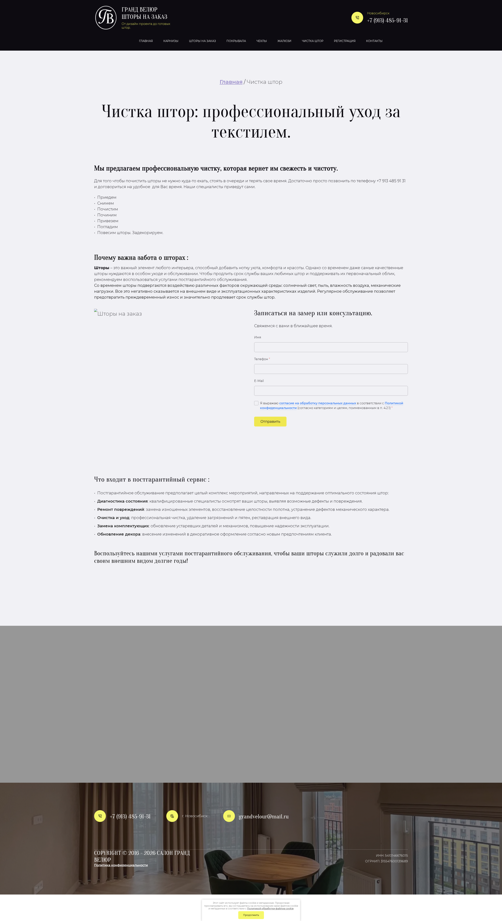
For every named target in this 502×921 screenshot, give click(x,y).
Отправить (270, 421)
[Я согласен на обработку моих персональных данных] (256, 403)
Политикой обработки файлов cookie (270, 908)
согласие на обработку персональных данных (317, 403)
